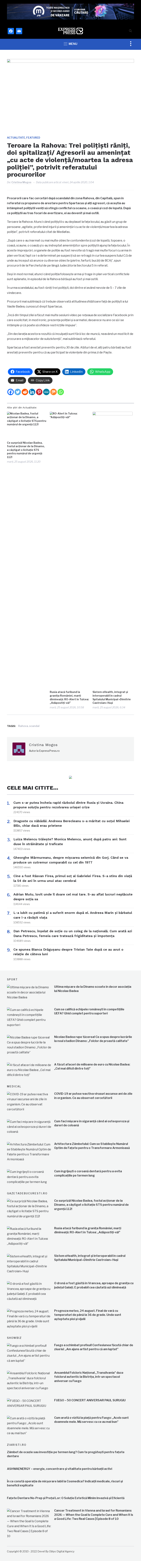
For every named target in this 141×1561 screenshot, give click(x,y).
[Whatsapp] (60, 392)
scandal (34, 725)
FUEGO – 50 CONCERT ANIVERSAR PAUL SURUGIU (90, 1400)
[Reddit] (25, 392)
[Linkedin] (32, 392)
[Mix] (53, 392)
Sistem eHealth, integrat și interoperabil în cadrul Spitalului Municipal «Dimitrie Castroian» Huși (112, 697)
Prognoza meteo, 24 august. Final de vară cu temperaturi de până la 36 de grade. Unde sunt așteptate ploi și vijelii (87, 1315)
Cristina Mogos (21, 182)
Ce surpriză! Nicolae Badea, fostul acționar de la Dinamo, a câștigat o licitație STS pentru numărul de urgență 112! (26, 450)
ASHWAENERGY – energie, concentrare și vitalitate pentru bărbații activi (59, 1469)
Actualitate (16, 137)
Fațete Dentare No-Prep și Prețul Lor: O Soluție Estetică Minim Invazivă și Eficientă (65, 1498)
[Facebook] (10, 392)
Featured (33, 137)
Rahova (23, 725)
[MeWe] (46, 392)
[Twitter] (18, 392)
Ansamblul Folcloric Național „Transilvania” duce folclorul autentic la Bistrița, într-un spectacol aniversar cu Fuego (88, 1377)
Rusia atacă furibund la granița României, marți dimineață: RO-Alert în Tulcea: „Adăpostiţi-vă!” (69, 697)
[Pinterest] (39, 392)
